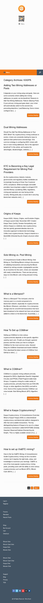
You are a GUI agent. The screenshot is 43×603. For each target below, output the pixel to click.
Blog (4, 577)
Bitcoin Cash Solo (8, 544)
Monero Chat (7, 566)
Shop (4, 525)
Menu (22, 24)
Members (6, 514)
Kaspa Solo (6, 547)
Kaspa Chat (6, 563)
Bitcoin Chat (7, 558)
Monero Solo (7, 550)
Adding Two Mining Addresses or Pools (20, 87)
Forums (5, 512)
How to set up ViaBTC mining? (19, 449)
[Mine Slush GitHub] (26, 590)
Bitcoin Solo (6, 541)
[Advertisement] (21, 50)
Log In (5, 501)
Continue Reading (33, 115)
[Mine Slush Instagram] (20, 590)
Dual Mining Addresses (15, 127)
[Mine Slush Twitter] (16, 590)
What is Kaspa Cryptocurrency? (20, 410)
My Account (6, 528)
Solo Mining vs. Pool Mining (18, 254)
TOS (4, 582)
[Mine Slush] (21, 8)
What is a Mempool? (14, 293)
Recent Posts (7, 517)
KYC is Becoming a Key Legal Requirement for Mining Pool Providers (19, 169)
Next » (36, 488)
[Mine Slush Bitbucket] (29, 590)
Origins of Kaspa (12, 213)
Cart (4, 531)
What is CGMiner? (13, 368)
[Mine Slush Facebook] (13, 590)
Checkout (6, 534)
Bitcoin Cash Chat (8, 561)
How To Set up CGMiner (16, 330)
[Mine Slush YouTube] (23, 590)
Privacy (5, 580)
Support (5, 574)
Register (5, 504)
